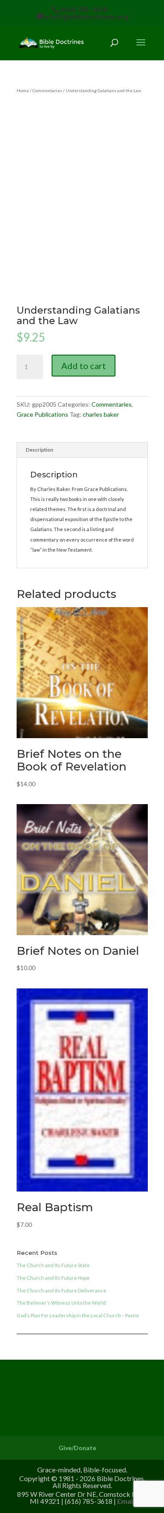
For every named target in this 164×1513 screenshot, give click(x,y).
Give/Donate (77, 1447)
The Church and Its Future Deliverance (61, 1290)
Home (23, 90)
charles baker (101, 414)
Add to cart (83, 365)
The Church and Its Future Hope (53, 1278)
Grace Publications (42, 414)
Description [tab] (39, 450)
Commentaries (47, 90)
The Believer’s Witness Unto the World (61, 1303)
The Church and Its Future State (53, 1265)
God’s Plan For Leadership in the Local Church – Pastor (78, 1315)
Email (126, 1501)
